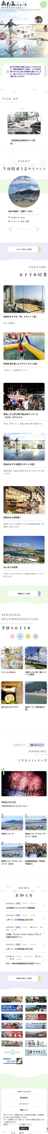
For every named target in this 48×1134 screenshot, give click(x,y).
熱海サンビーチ (7, 833)
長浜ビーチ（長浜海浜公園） (35, 708)
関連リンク (24, 1110)
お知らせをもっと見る (24, 978)
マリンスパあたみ (8, 672)
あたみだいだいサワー (10, 707)
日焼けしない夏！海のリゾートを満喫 (36, 673)
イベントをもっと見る (24, 249)
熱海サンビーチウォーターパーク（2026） (36, 835)
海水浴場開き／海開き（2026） (21, 211)
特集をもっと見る (24, 593)
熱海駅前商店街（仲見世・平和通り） (36, 862)
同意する (24, 1128)
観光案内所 (24, 1097)
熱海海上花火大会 (8, 802)
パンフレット (24, 1104)
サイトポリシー (13, 1124)
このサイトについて (24, 1091)
